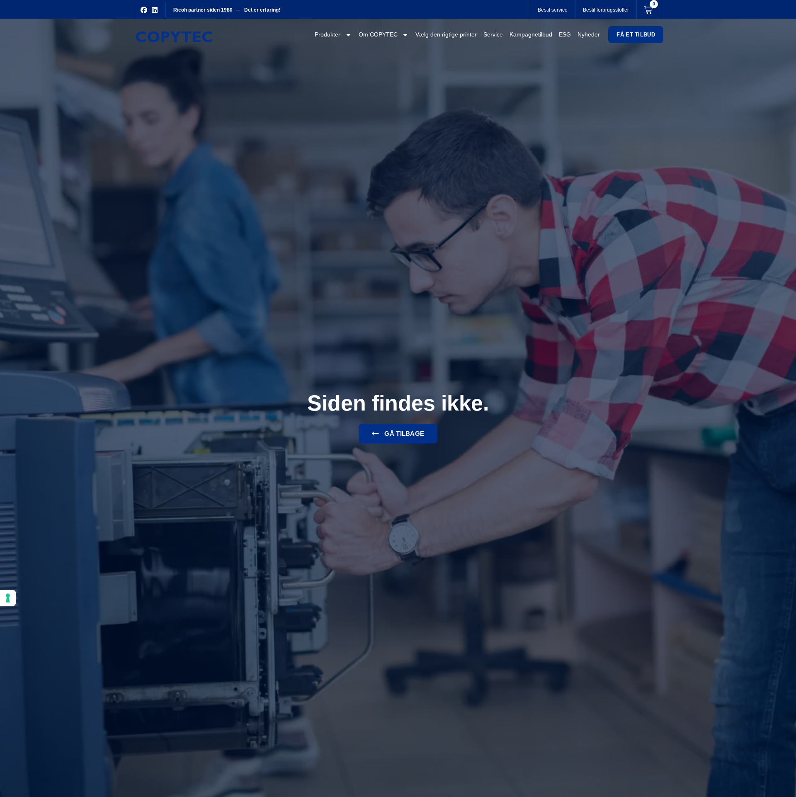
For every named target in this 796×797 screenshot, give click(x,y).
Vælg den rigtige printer (446, 34)
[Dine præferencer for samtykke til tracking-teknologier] (8, 598)
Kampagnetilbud (531, 34)
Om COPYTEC (378, 34)
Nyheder (589, 34)
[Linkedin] (154, 10)
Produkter (327, 34)
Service (493, 34)
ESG (565, 34)
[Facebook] (144, 10)
